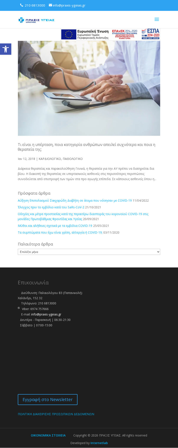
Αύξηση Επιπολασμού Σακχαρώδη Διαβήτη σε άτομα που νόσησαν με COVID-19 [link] (75, 200)
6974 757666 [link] (39, 309)
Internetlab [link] (99, 443)
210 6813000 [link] (47, 303)
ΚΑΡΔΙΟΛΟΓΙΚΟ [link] (50, 159)
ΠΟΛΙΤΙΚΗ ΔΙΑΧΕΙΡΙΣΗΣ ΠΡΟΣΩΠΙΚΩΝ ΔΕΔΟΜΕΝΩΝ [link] (56, 414)
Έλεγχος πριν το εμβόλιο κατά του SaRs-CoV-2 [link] (51, 207)
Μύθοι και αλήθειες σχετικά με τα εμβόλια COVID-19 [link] (55, 226)
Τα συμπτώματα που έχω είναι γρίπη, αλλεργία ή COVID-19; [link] (60, 232)
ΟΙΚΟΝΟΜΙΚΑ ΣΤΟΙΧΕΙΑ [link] (48, 435)
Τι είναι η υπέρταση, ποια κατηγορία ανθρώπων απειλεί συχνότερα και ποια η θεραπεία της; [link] (86, 147)
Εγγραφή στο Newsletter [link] (48, 399)
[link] (5, 49)
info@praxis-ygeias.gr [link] (46, 314)
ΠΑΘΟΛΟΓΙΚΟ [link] (73, 159)
